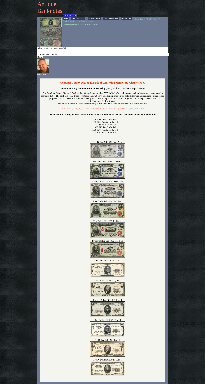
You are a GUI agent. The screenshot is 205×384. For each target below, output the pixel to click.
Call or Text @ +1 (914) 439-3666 (147, 19)
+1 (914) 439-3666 (135, 108)
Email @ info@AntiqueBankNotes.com (78, 21)
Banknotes (49, 10)
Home (66, 18)
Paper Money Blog (111, 18)
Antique (46, 4)
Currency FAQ (94, 18)
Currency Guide (78, 18)
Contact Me (126, 18)
